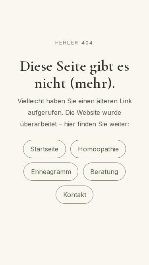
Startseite (44, 149)
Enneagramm (51, 172)
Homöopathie (98, 149)
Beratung (104, 172)
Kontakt (74, 195)
